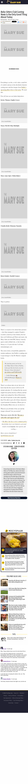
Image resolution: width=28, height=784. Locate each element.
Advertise (22, 693)
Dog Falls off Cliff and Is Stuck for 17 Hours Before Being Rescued (17, 581)
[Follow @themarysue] (14, 443)
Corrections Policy (8, 700)
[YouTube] (24, 443)
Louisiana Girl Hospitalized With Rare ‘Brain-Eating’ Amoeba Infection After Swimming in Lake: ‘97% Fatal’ (17, 599)
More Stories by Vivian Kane (14, 498)
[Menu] (2, 2)
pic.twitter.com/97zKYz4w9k (13, 372)
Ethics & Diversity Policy (17, 698)
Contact (16, 702)
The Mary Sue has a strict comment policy (14, 421)
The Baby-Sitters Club (15, 440)
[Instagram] (19, 443)
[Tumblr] (21, 443)
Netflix (9, 440)
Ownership (10, 702)
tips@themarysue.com (7, 435)
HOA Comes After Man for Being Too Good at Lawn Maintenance (17, 589)
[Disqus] (14, 664)
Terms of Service (12, 695)
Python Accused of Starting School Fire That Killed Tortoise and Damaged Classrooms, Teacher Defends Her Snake (15, 550)
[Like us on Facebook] (16, 443)
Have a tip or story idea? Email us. (15, 637)
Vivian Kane (4, 19)
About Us (16, 693)
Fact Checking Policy (18, 700)
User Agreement (7, 698)
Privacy (5, 695)
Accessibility (20, 695)
